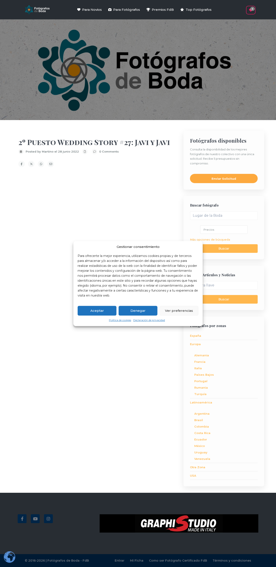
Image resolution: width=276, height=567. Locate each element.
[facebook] (22, 518)
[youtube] (35, 518)
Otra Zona (197, 467)
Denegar (138, 311)
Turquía (200, 394)
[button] (243, 8)
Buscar (223, 248)
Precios (209, 229)
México (199, 446)
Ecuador (200, 439)
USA (193, 475)
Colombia (201, 426)
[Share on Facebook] (21, 164)
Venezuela (202, 458)
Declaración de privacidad (149, 320)
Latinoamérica (201, 402)
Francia (199, 361)
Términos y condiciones (232, 560)
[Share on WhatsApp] (41, 164)
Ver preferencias (179, 311)
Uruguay (200, 452)
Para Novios (92, 10)
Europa (195, 344)
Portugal (200, 381)
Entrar (119, 560)
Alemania (201, 355)
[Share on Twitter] (31, 164)
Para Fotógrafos (126, 10)
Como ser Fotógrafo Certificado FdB (178, 560)
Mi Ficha (136, 560)
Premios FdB (163, 10)
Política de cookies (120, 320)
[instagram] (48, 518)
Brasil (198, 420)
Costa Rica (202, 433)
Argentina (202, 413)
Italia (198, 368)
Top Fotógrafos (199, 10)
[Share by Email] (50, 164)
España (195, 335)
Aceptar (97, 311)
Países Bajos (204, 374)
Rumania (201, 387)
